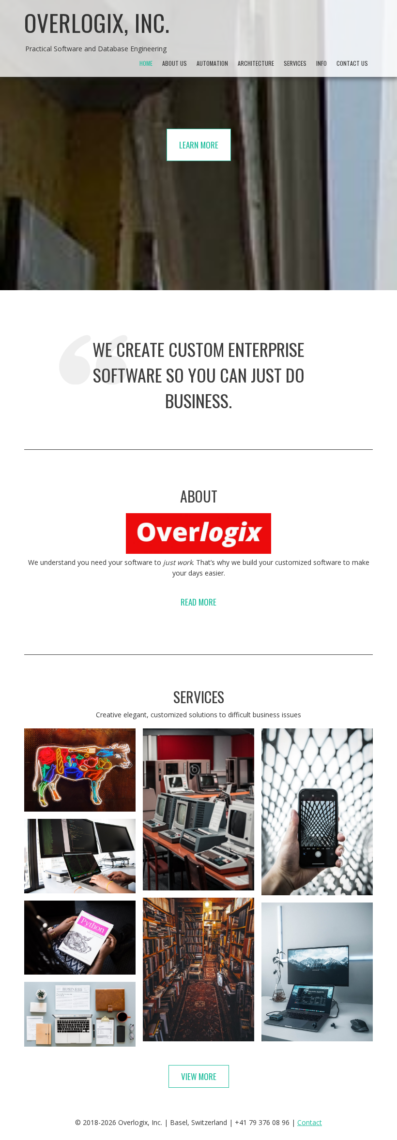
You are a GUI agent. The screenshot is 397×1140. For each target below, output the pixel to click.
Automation (212, 63)
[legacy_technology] (198, 809)
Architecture (256, 63)
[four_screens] (80, 856)
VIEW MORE (198, 1076)
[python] (80, 938)
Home (146, 63)
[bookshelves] (198, 970)
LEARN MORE (198, 145)
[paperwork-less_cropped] (80, 1014)
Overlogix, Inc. (97, 22)
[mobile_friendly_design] (317, 811)
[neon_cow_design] (80, 770)
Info (321, 63)
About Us (174, 63)
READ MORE (198, 602)
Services (295, 63)
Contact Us (352, 63)
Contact (309, 1122)
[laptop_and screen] (317, 972)
